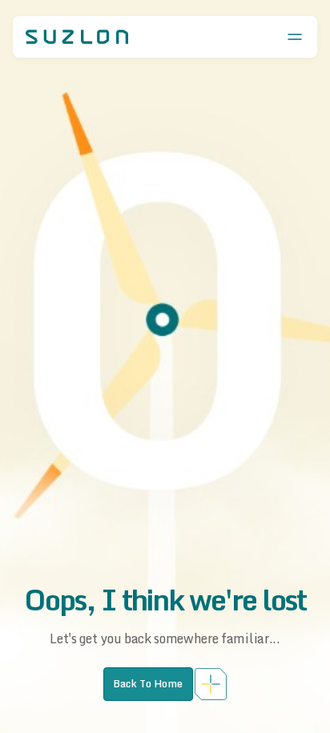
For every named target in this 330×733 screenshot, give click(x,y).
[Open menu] (294, 36)
